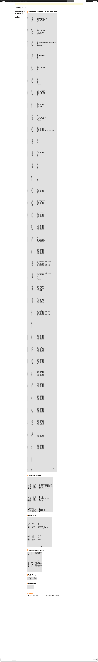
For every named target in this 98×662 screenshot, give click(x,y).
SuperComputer (12, 1)
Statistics (17, 1)
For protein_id (17, 14)
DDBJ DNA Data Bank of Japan (3, 1)
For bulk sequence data (19, 13)
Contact (91, 1)
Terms (88, 1)
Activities (21, 1)
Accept (95, 659)
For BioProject (17, 17)
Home (16, 8)
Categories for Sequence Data (32, 595)
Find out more (14, 660)
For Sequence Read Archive (20, 16)
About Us (25, 1)
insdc (18, 8)
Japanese (95, 1)
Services (7, 1)
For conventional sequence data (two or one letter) (20, 11)
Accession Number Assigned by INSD (52, 595)
